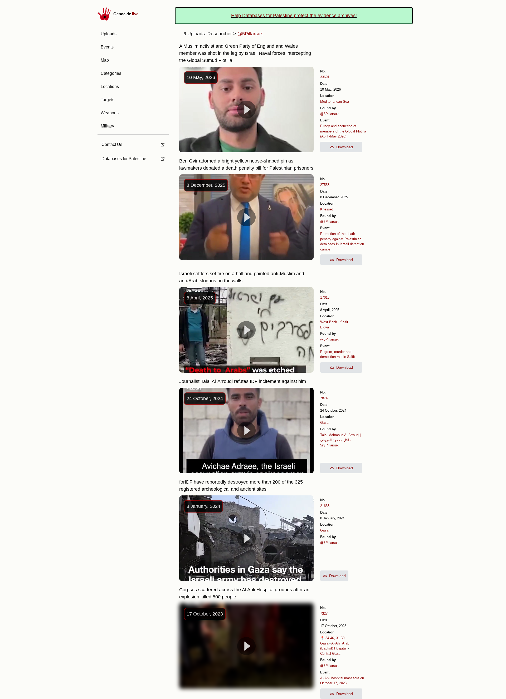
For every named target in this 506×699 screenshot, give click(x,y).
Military (107, 126)
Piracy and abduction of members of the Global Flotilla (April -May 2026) (343, 131)
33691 (324, 77)
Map (105, 60)
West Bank (328, 322)
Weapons (110, 113)
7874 (324, 398)
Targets (107, 99)
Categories (111, 73)
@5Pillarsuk (329, 114)
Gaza (324, 423)
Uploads (108, 34)
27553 (324, 185)
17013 (324, 297)
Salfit (344, 322)
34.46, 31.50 (334, 638)
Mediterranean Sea (334, 102)
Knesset (326, 209)
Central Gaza (330, 654)
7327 (324, 614)
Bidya (324, 327)
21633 (324, 506)
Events (107, 47)
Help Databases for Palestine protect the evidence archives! (294, 15)
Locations (110, 86)
